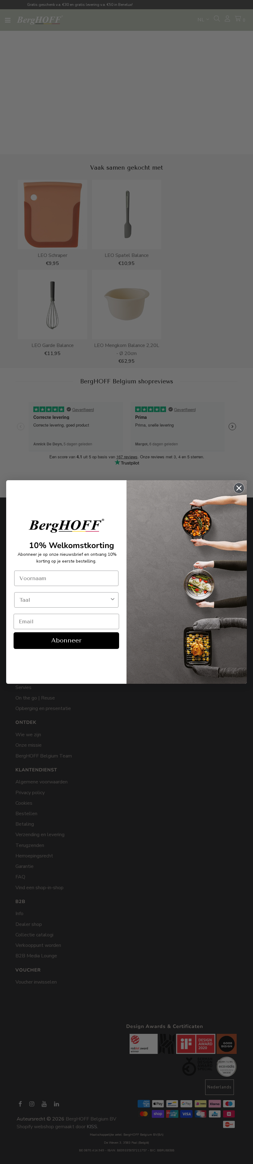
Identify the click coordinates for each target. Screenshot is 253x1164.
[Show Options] (113, 599)
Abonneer (66, 640)
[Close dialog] (239, 488)
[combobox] (64, 599)
